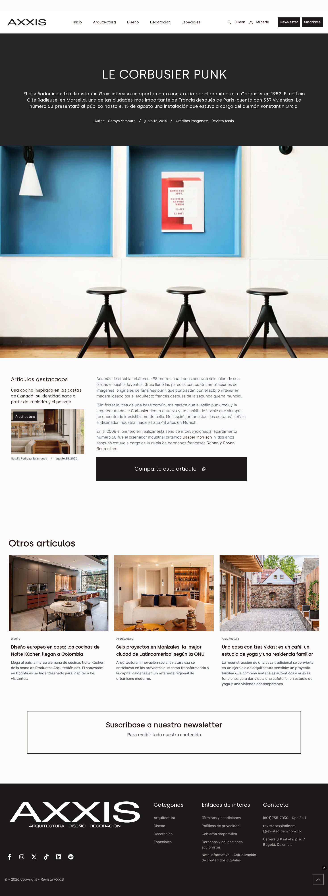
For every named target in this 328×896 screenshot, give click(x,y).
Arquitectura (104, 22)
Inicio (77, 22)
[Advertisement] (292, 443)
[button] (204, 469)
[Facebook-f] (12, 859)
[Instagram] (24, 859)
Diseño (133, 22)
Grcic (149, 384)
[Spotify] (73, 859)
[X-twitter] (36, 859)
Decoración (160, 22)
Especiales (191, 22)
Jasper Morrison (198, 437)
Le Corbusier (136, 410)
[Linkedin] (61, 859)
